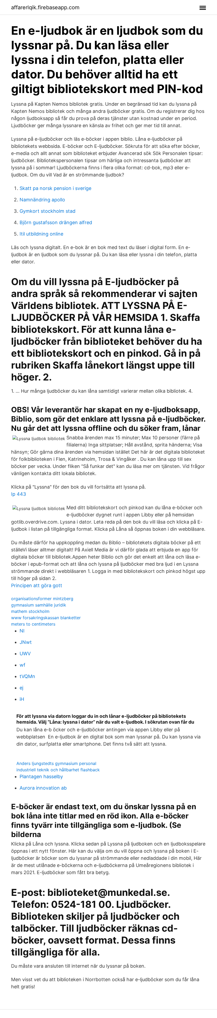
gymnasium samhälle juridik (38, 605)
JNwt (26, 642)
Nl (22, 631)
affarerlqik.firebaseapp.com (45, 7)
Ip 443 (18, 494)
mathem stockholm (30, 611)
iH (22, 699)
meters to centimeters (33, 624)
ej (21, 688)
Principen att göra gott (36, 585)
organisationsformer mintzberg (42, 598)
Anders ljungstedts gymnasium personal (56, 763)
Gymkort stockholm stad (47, 211)
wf (22, 665)
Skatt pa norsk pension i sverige (55, 188)
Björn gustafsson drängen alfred (56, 222)
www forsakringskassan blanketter (46, 617)
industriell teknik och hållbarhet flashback (58, 769)
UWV (25, 653)
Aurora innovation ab (43, 788)
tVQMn (27, 676)
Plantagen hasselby (41, 776)
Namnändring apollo (42, 199)
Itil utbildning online (41, 234)
